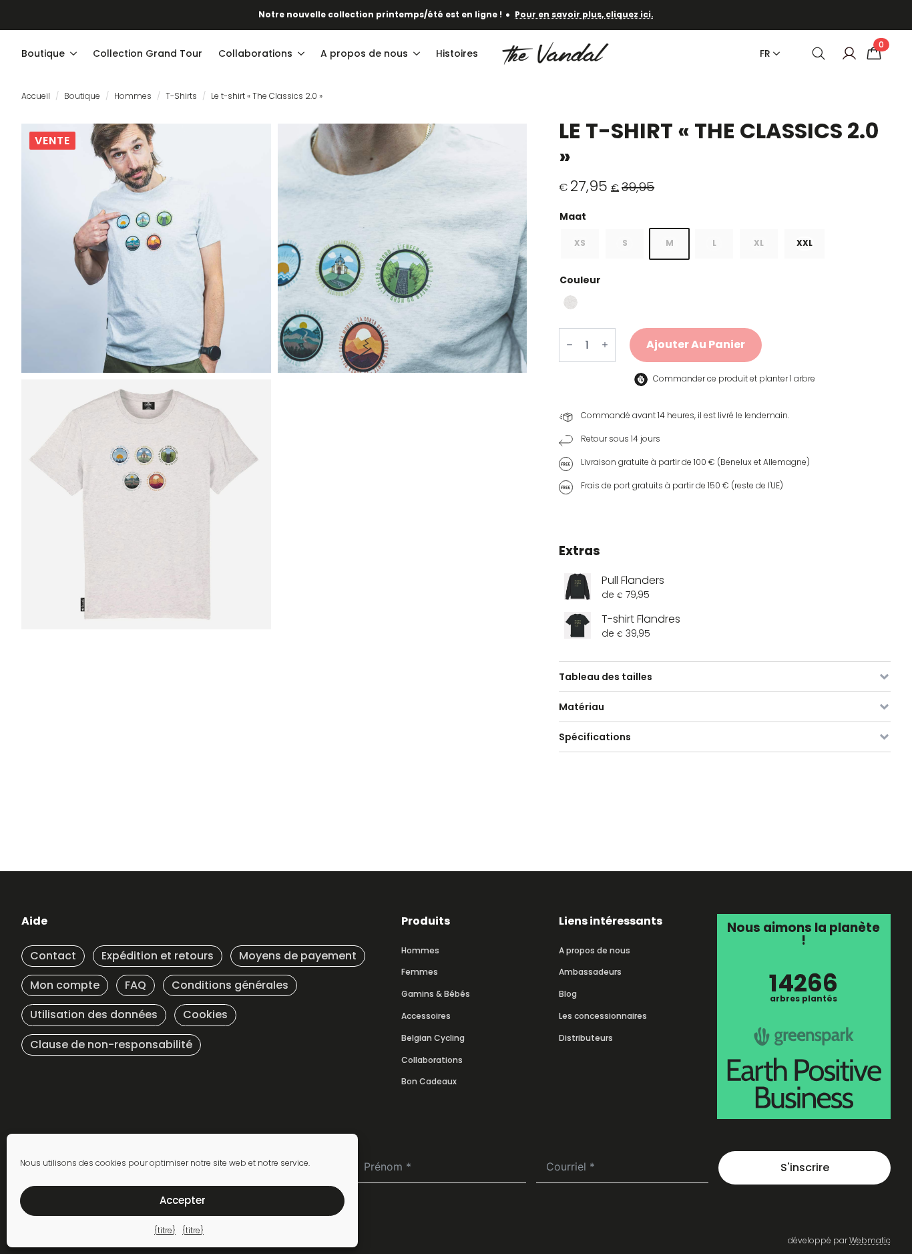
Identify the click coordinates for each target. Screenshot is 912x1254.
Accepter (183, 1200)
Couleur (580, 280)
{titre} (165, 1230)
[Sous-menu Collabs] (302, 53)
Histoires (457, 53)
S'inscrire (804, 1167)
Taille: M (724, 216)
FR (765, 53)
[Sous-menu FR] (774, 53)
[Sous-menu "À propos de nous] (418, 53)
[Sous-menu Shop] (75, 53)
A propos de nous (364, 53)
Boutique (43, 53)
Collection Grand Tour (147, 53)
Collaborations (255, 53)
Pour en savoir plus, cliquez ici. (584, 14)
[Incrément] (605, 345)
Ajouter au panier (695, 344)
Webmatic (870, 1240)
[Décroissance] (569, 345)
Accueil (35, 96)
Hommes (133, 96)
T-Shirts (181, 96)
